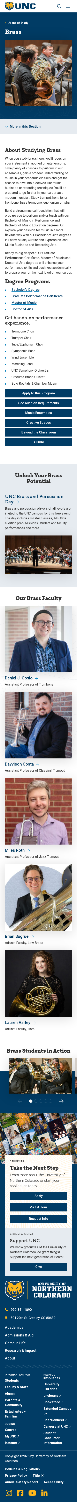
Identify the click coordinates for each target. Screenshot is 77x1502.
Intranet (11, 1443)
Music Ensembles (38, 413)
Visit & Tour (38, 1207)
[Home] (20, 6)
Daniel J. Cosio (19, 678)
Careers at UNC (56, 1426)
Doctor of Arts (22, 309)
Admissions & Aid (19, 1335)
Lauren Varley (17, 1022)
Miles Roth (15, 850)
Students (12, 1380)
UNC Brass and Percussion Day (34, 499)
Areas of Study (18, 22)
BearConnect (54, 1420)
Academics (14, 1327)
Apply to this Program (38, 393)
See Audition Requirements (38, 403)
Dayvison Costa (19, 764)
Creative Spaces (38, 423)
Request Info (38, 1219)
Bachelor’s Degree (25, 290)
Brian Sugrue (17, 936)
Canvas (10, 1430)
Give (38, 1267)
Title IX (38, 1476)
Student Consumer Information (53, 1438)
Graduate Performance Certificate (37, 296)
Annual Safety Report (21, 1482)
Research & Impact (21, 1350)
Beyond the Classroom (38, 432)
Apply (38, 1196)
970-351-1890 (21, 1310)
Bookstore (52, 1402)
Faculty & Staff (16, 1387)
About (10, 1358)
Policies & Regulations (22, 1469)
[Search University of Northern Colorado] (59, 6)
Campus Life (15, 1343)
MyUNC (10, 1436)
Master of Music (24, 303)
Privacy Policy (16, 1476)
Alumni (38, 442)
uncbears (51, 1396)
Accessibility (53, 1482)
